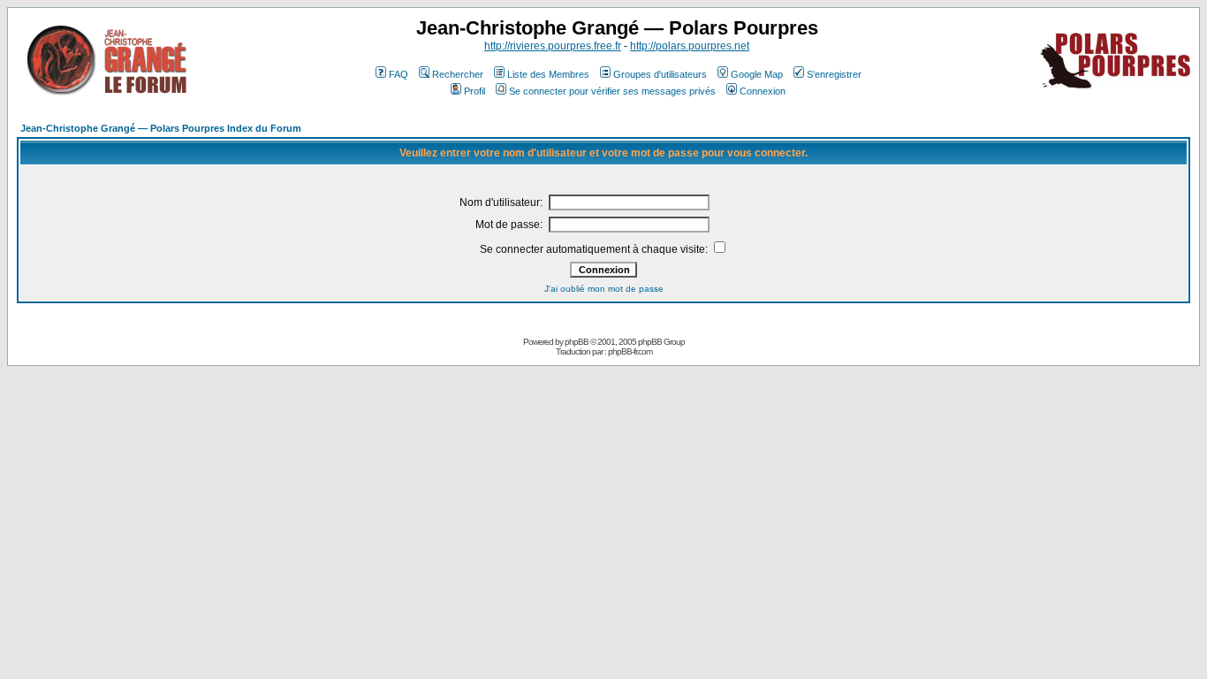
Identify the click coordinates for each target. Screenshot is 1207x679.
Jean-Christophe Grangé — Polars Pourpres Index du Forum (160, 128)
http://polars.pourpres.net (689, 46)
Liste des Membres (548, 74)
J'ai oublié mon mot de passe (604, 289)
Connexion (763, 91)
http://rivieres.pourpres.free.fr (552, 46)
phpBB (576, 342)
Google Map (757, 74)
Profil (474, 91)
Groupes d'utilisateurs (660, 74)
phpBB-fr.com (630, 351)
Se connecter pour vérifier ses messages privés (612, 91)
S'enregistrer (834, 74)
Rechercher (457, 74)
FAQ (398, 74)
